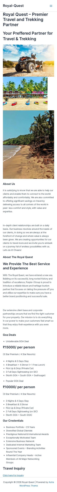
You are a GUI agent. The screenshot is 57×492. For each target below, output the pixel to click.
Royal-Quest (13, 6)
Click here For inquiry (13, 475)
